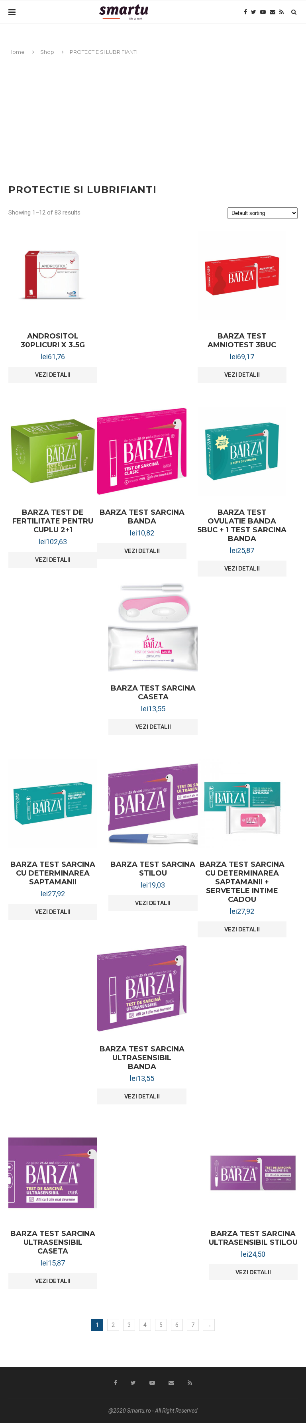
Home (16, 52)
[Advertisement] (153, 116)
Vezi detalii (53, 375)
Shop (47, 52)
